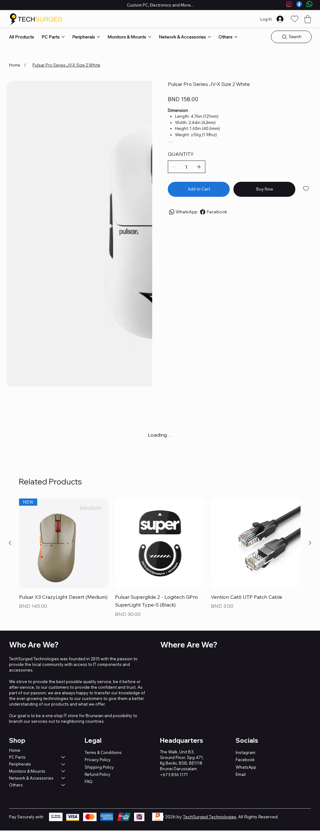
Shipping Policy (99, 767)
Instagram (245, 752)
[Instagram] (289, 4)
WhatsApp (246, 767)
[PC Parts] (63, 757)
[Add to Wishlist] (306, 189)
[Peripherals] (63, 764)
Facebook (245, 759)
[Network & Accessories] (63, 778)
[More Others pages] (236, 36)
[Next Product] (310, 543)
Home (14, 750)
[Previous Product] (10, 543)
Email (241, 774)
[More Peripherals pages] (98, 36)
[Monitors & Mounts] (63, 771)
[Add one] (199, 167)
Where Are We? (188, 644)
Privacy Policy (98, 759)
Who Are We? (33, 644)
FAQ (88, 781)
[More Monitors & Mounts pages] (149, 36)
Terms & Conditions (103, 752)
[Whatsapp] (309, 4)
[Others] (63, 784)
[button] (307, 19)
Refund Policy (97, 774)
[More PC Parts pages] (63, 36)
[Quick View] (160, 543)
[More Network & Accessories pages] (209, 36)
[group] (159, 558)
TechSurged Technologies (209, 817)
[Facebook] (299, 4)
